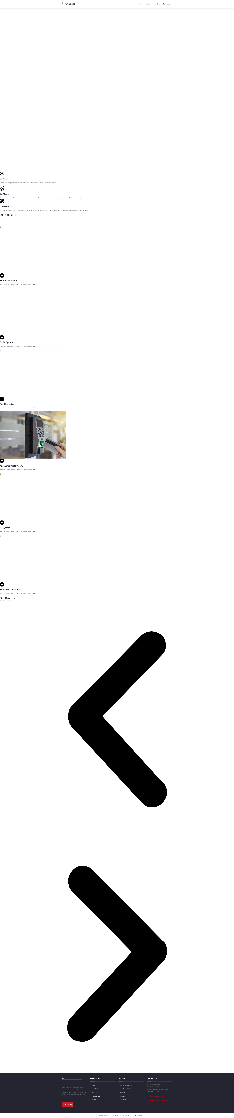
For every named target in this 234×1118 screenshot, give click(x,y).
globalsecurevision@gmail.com (159, 1100)
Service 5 (123, 1100)
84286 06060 (153, 1096)
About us (95, 1089)
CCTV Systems (125, 1089)
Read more (68, 1104)
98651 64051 (163, 1096)
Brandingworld (138, 1115)
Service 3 (123, 1092)
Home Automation (126, 1085)
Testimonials (96, 1096)
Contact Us (95, 1100)
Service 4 (123, 1096)
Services (94, 1092)
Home (93, 1085)
